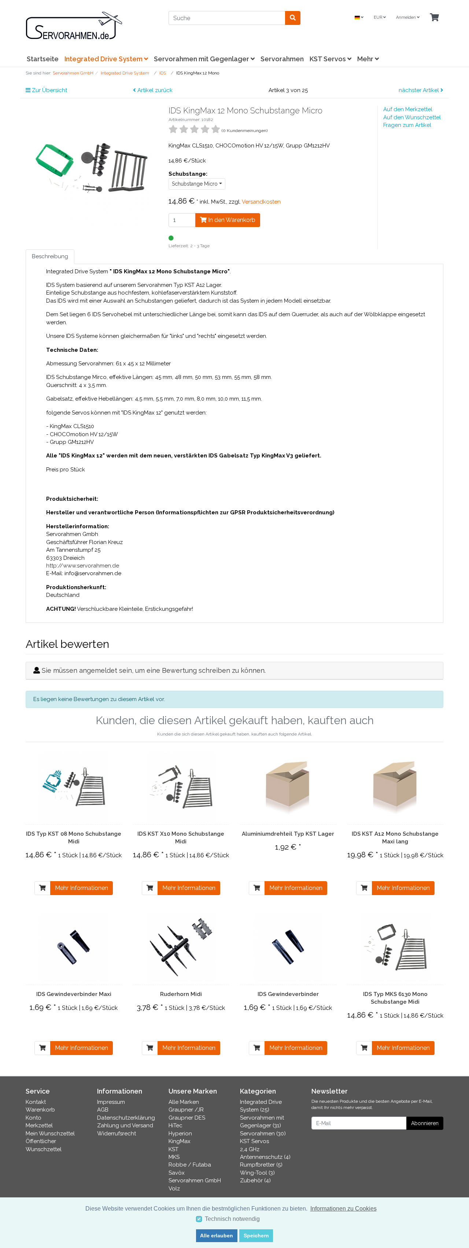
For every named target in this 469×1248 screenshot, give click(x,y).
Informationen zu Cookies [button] (343, 1208)
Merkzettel (39, 1125)
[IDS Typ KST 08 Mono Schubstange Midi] (73, 787)
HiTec (175, 1125)
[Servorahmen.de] (92, 25)
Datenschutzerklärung (126, 1117)
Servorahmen (282, 59)
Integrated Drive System (104, 59)
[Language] (359, 17)
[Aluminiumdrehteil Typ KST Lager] (288, 787)
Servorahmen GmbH (195, 1180)
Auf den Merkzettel (407, 109)
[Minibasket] (434, 18)
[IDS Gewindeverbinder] (288, 947)
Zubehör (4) (255, 1180)
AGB (102, 1109)
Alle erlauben (216, 1235)
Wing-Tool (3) (257, 1172)
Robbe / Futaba (190, 1164)
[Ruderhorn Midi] (181, 947)
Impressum (111, 1102)
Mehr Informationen (81, 887)
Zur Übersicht (48, 90)
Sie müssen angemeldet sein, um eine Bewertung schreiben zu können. (154, 670)
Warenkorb (40, 1109)
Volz (174, 1188)
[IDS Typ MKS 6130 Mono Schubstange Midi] (395, 947)
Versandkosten (261, 201)
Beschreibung (50, 256)
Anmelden (406, 17)
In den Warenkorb (231, 219)
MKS (174, 1157)
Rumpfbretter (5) (261, 1164)
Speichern (256, 1235)
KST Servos (328, 59)
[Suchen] (292, 18)
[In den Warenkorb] (42, 888)
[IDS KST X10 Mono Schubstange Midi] (181, 787)
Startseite (43, 59)
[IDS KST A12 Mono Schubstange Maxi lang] (395, 787)
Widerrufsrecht (116, 1133)
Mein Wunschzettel (50, 1133)
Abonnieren (425, 1123)
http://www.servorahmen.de (82, 565)
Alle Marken (184, 1102)
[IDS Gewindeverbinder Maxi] (73, 947)
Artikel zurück (154, 90)
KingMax (180, 1141)
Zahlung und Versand (125, 1125)
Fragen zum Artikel (407, 125)
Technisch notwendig (232, 1219)
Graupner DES (187, 1117)
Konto (33, 1117)
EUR (378, 17)
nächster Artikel (419, 90)
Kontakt (36, 1102)
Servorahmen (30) (263, 1133)
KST (173, 1149)
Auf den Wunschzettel (412, 117)
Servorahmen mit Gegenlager (202, 59)
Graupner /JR (186, 1109)
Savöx (177, 1172)
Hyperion (180, 1133)
